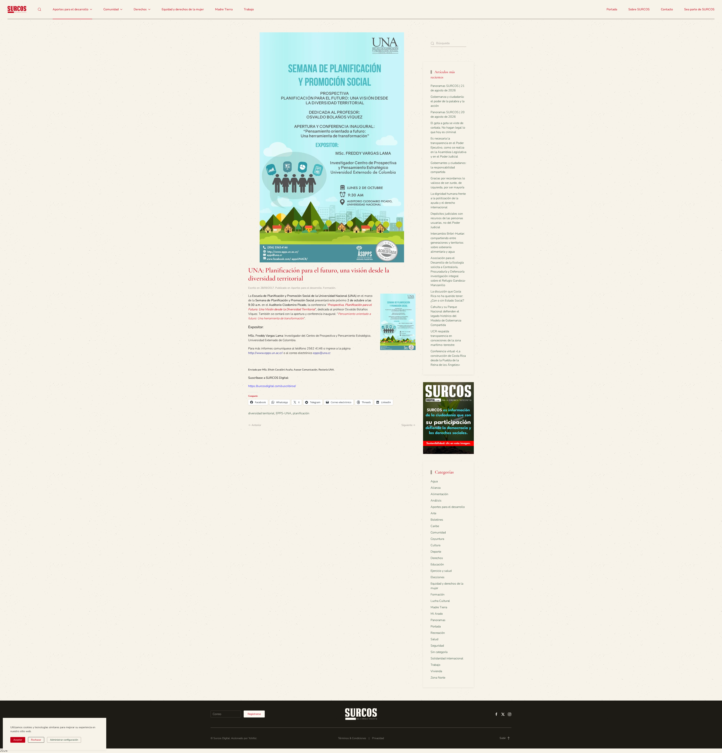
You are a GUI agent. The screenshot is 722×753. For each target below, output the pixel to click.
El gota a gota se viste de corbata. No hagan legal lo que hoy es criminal (448, 127)
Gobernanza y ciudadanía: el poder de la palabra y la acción (447, 101)
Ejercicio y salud (441, 571)
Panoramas (438, 620)
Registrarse (254, 714)
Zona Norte (438, 678)
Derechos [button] (140, 9)
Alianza (436, 488)
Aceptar (17, 740)
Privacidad (378, 738)
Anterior (256, 425)
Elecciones (437, 577)
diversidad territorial (261, 413)
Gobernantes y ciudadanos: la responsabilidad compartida (448, 167)
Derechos (437, 558)
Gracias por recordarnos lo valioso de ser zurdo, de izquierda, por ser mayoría (448, 182)
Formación (329, 288)
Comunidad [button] (111, 9)
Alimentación (439, 494)
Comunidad (438, 532)
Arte (433, 513)
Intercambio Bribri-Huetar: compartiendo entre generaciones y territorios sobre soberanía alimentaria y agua (448, 243)
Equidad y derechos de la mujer (183, 9)
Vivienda (436, 671)
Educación (437, 564)
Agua (434, 481)
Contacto (667, 9)
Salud (434, 639)
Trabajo (249, 9)
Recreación (438, 633)
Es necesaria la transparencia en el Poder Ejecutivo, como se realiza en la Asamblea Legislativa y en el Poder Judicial (448, 147)
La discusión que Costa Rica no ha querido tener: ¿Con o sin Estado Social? (447, 296)
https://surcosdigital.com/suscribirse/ (272, 386)
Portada (612, 9)
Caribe (435, 526)
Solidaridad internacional (447, 658)
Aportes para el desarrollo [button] (70, 9)
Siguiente (406, 425)
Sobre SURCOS (639, 9)
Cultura (435, 545)
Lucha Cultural (440, 601)
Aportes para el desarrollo (306, 288)
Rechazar (36, 740)
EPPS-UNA (283, 413)
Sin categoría (439, 652)
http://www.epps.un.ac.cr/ (265, 353)
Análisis (436, 500)
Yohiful (252, 738)
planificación (301, 413)
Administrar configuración (64, 740)
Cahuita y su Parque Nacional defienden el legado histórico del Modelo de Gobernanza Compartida (446, 316)
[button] (39, 9)
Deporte (436, 552)
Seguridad (437, 646)
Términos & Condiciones (352, 738)
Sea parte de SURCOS (699, 9)
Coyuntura (437, 539)
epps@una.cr (322, 353)
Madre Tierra (224, 9)
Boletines (437, 520)
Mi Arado (437, 614)
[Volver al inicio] (17, 9)
